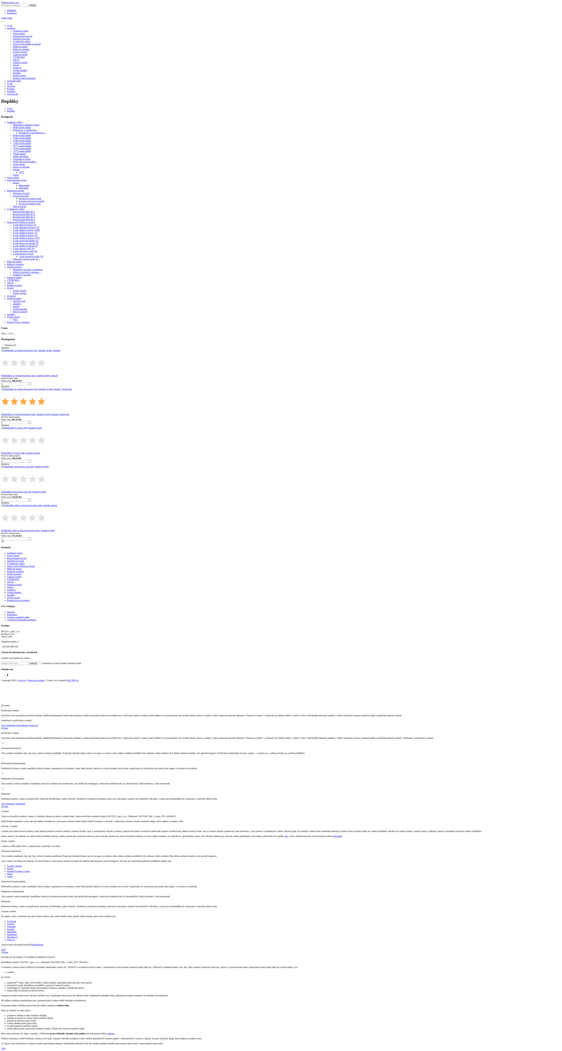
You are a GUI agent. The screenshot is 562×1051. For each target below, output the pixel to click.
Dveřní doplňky (20, 70)
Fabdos (16, 169)
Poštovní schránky (21, 49)
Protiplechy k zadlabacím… (25, 130)
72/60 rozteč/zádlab (22, 138)
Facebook (11, 921)
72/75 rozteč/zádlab (22, 151)
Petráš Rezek (37, 944)
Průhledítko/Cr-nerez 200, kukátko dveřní (20, 453)
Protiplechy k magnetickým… (32, 133)
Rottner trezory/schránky (24, 78)
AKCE (16, 60)
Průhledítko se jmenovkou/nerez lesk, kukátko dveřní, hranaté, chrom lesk (35, 414)
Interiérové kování (21, 39)
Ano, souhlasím (8, 725)
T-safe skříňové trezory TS (25, 233)
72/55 (21, 172)
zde (286, 836)
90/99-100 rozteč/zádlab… (25, 162)
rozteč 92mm (19, 164)
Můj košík (6, 18)
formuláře (337, 836)
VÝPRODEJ (19, 57)
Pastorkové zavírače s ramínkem (28, 269)
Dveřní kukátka (20, 309)
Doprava (11, 612)
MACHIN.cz (72, 680)
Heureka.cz (12, 937)
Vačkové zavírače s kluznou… (27, 272)
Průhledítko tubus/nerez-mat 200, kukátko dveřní (23, 492)
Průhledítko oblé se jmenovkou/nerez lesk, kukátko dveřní (28, 530)
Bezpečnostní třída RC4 (24, 214)
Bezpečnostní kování (22, 36)
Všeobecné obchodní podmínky (21, 620)
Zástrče (16, 306)
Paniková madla (20, 62)
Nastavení (33, 725)
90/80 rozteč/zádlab (22, 127)
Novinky (11, 86)
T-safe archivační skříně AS (25, 240)
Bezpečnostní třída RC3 (24, 217)
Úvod (9, 25)
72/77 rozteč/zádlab (22, 146)
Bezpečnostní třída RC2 (24, 219)
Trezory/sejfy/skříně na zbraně (27, 44)
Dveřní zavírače (20, 52)
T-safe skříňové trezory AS (25, 235)
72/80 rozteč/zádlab (22, 140)
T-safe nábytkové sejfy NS (25, 251)
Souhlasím (20, 804)
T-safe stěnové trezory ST (25, 225)
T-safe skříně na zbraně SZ (25, 246)
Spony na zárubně (21, 167)
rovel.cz (22, 680)
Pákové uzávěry (20, 311)
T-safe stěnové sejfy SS (23, 248)
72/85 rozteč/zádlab (22, 143)
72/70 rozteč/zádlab (22, 148)
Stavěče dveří (19, 301)
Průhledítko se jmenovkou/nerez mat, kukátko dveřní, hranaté (29, 375)
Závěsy (16, 65)
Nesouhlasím (22, 725)
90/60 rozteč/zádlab (22, 135)
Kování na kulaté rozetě (30, 204)
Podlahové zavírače (22, 275)
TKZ (15, 319)
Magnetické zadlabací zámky (26, 125)
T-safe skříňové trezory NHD (26, 230)
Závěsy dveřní (19, 290)
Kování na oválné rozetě (30, 198)
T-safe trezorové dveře (23, 254)
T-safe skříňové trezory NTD (26, 238)
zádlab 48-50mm (20, 156)
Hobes (16, 175)
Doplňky (17, 73)
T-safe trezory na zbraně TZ (26, 243)
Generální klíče (14, 81)
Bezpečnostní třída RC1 (24, 211)
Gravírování (12, 94)
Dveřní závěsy (19, 75)
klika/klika (23, 188)
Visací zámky (19, 33)
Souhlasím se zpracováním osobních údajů (61, 663)
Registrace (12, 13)
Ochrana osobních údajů (18, 617)
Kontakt (10, 89)
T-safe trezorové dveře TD (31, 256)
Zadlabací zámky (21, 31)
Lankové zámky (20, 54)
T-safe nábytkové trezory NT (26, 227)
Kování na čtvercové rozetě (31, 201)
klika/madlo (24, 185)
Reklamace (12, 614)
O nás (9, 83)
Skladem (10, 345)
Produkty (11, 28)
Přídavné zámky (20, 46)
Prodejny (11, 91)
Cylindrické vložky (22, 41)
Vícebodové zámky (22, 159)
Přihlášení (11, 10)
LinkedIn (11, 926)
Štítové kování (19, 206)
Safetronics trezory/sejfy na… (26, 259)
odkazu (111, 1033)
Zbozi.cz (11, 939)
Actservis (17, 68)
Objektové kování (21, 193)
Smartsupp (12, 934)
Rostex (16, 183)
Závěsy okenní (19, 293)
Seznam (10, 929)
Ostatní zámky (19, 154)
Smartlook (12, 932)
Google (10, 924)
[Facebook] (7, 675)
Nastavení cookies (36, 680)
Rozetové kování (21, 196)
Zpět (3, 949)
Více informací (8, 804)
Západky (17, 304)
